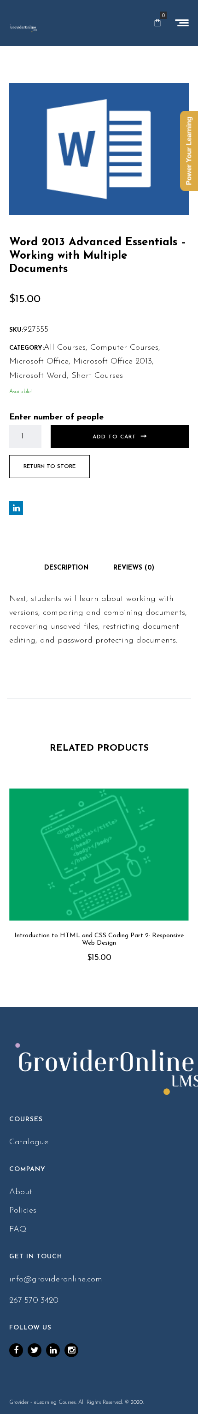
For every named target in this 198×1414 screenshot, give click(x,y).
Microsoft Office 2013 (112, 362)
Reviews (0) (133, 567)
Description (66, 567)
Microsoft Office (39, 362)
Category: (26, 348)
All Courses (65, 348)
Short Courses (97, 376)
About (20, 1192)
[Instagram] (71, 1350)
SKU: (16, 330)
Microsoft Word (38, 376)
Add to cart (114, 437)
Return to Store (49, 466)
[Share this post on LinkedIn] (16, 508)
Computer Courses (124, 348)
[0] (157, 23)
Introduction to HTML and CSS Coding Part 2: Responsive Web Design (99, 939)
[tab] (66, 568)
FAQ (18, 1230)
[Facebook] (16, 1350)
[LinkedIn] (53, 1350)
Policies (22, 1211)
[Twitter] (34, 1350)
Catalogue (28, 1142)
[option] (99, 889)
